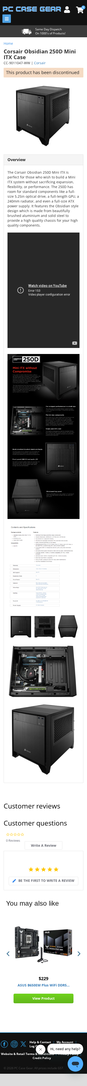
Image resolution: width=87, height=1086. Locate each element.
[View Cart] (79, 10)
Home (8, 43)
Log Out (35, 1046)
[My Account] (69, 9)
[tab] (43, 845)
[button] (8, 953)
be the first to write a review (46, 880)
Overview (16, 159)
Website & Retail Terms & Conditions (27, 1054)
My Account (65, 1042)
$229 (43, 978)
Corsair (40, 63)
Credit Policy (42, 1058)
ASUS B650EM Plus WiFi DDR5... (44, 985)
